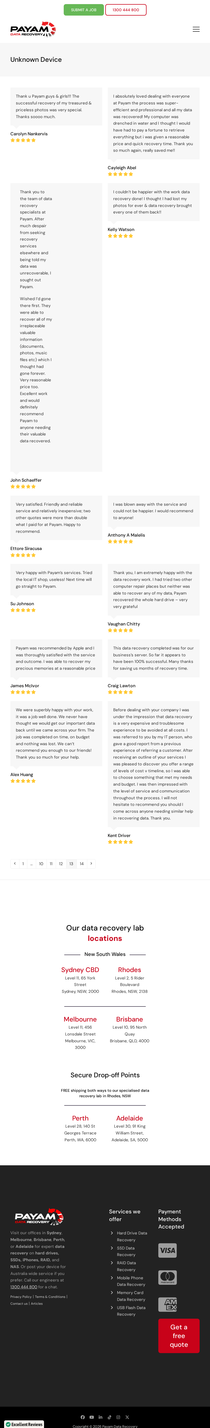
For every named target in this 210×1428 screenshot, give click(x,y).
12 (62, 864)
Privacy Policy (21, 1297)
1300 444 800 (23, 1287)
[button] (196, 29)
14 (83, 864)
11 (52, 864)
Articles (37, 1303)
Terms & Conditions (50, 1297)
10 (42, 864)
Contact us (19, 1303)
